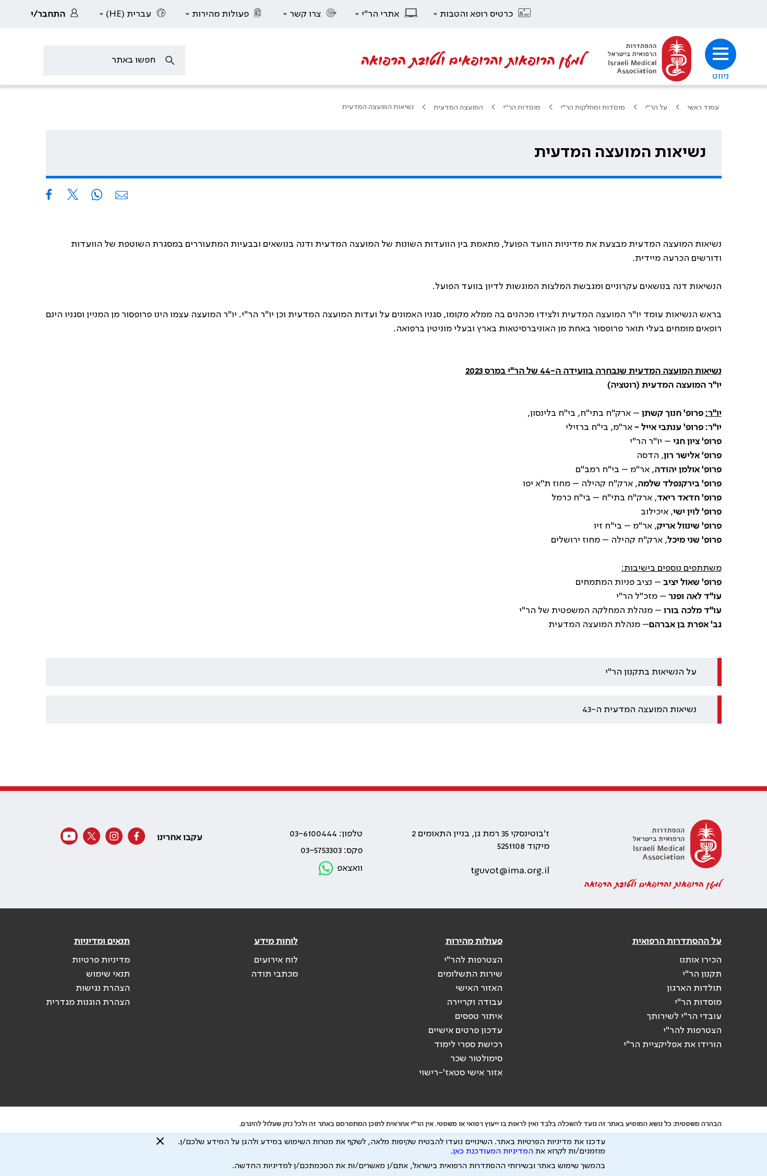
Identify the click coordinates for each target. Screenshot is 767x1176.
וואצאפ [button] (350, 868)
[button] (483, 14)
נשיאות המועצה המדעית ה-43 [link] (639, 709)
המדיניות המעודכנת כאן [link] (493, 1151)
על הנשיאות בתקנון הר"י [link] (651, 672)
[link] (57, 14)
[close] (160, 1145)
